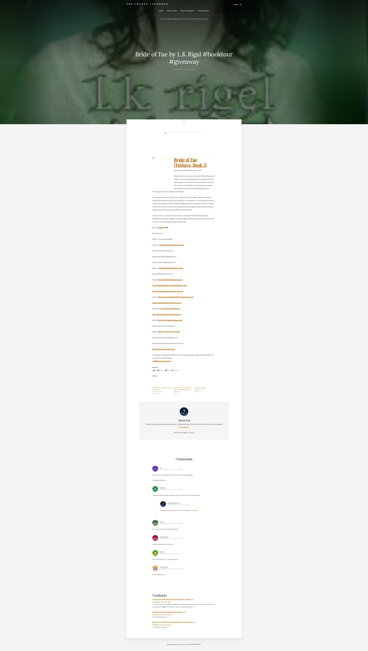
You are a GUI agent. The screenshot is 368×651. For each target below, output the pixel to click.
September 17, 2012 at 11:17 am (171, 469)
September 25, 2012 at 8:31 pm (170, 553)
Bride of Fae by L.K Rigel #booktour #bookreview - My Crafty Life (172, 622)
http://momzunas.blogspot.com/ (170, 320)
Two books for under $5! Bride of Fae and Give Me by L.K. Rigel (171, 599)
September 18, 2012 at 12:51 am (171, 523)
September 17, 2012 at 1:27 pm (170, 489)
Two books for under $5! (200, 387)
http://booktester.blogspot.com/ (171, 268)
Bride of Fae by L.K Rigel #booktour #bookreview (167, 612)
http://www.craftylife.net (170, 309)
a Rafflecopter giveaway (161, 361)
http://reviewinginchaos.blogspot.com (166, 303)
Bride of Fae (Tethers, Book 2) (190, 162)
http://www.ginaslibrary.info (169, 332)
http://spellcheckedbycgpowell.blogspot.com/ (169, 285)
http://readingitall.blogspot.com (170, 280)
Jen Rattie (191, 433)
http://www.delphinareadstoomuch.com (167, 291)
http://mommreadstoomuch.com (171, 245)
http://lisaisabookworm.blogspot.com (166, 314)
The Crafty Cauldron (148, 4)
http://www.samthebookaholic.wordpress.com (175, 297)
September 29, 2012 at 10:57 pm (171, 568)
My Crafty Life (184, 427)
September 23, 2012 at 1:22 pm (171, 538)
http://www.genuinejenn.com (163, 349)
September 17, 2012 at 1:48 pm (178, 504)
